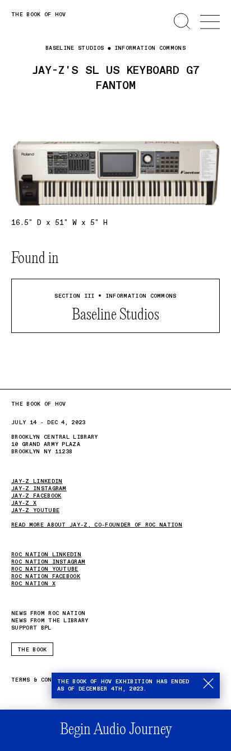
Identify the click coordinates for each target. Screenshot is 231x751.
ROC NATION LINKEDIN (46, 554)
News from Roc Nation (48, 613)
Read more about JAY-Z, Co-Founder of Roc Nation (96, 525)
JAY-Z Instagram (39, 488)
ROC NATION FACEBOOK (45, 576)
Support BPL (31, 628)
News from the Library (50, 621)
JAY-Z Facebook (36, 496)
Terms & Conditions (44, 680)
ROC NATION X (33, 584)
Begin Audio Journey (116, 730)
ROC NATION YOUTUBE (44, 569)
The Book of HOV (38, 14)
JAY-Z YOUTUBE (35, 510)
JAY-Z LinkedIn (36, 481)
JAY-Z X (23, 503)
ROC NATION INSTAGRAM (48, 562)
